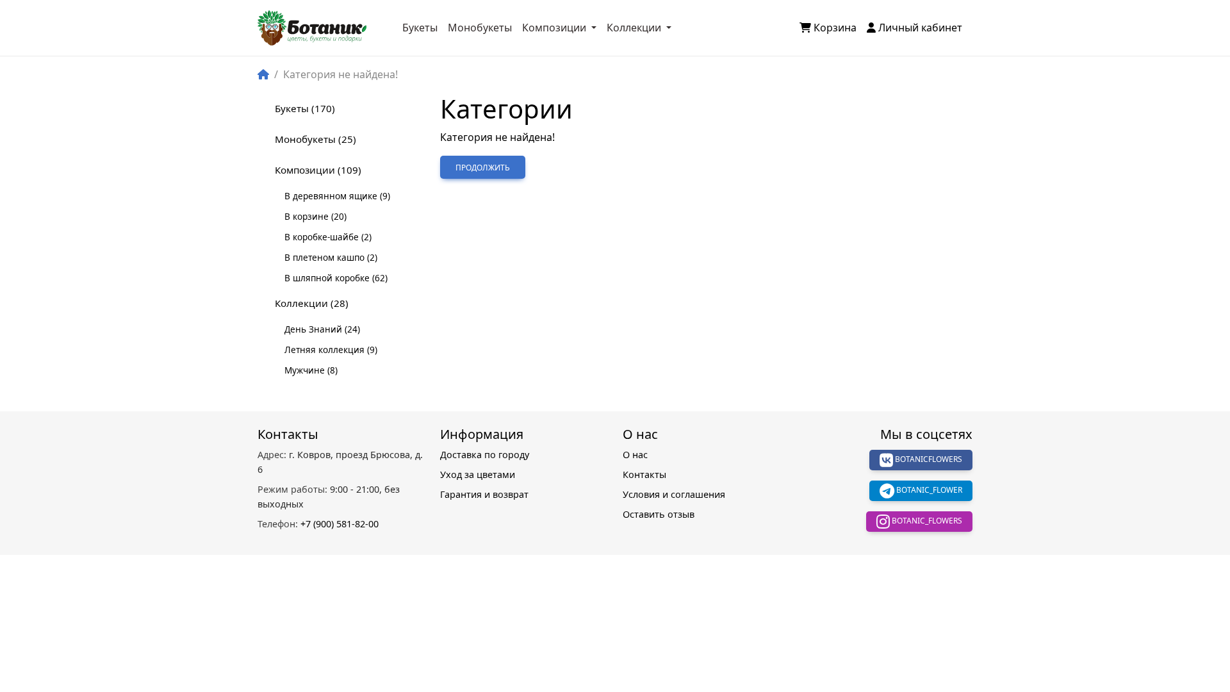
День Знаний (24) (322, 329)
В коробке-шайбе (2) (328, 237)
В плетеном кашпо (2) (330, 257)
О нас (635, 455)
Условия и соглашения (674, 494)
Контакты (644, 474)
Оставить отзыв (658, 514)
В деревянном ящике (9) (337, 196)
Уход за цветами (477, 474)
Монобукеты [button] (480, 28)
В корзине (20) (315, 216)
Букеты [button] (420, 28)
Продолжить (482, 167)
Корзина (835, 28)
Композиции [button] (555, 28)
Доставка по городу (484, 455)
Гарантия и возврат (484, 494)
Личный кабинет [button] (920, 28)
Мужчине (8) (311, 370)
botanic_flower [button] (928, 489)
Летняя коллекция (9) (330, 349)
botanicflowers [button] (927, 459)
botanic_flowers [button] (926, 520)
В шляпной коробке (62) (336, 278)
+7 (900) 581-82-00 (318, 524)
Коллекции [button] (635, 28)
